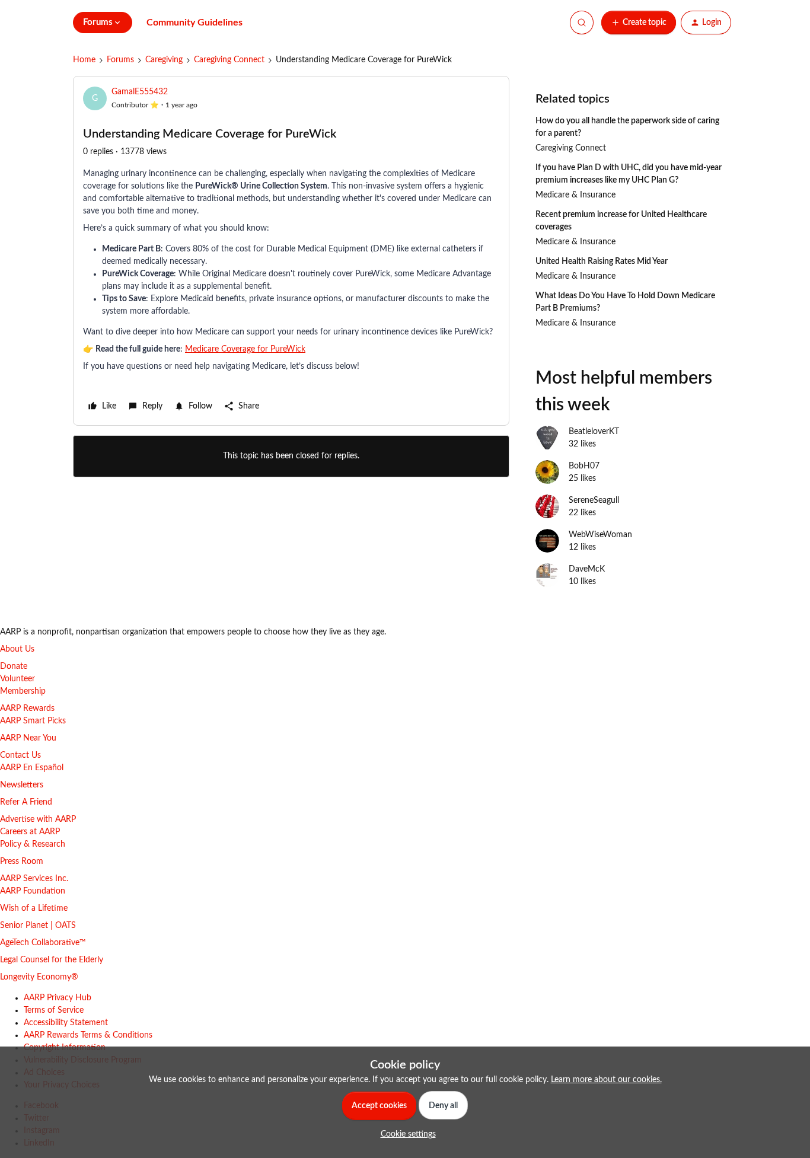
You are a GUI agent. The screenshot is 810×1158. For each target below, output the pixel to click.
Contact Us (20, 755)
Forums (120, 60)
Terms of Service (54, 1010)
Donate (13, 666)
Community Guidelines (194, 22)
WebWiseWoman (600, 535)
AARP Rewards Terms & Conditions (88, 1035)
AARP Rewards (27, 708)
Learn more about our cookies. (606, 1080)
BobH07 (584, 466)
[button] (638, 22)
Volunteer (17, 679)
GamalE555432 (139, 92)
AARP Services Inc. (34, 879)
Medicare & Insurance (575, 195)
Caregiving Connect (229, 60)
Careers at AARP (30, 832)
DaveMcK (587, 569)
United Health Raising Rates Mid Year (601, 261)
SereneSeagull (594, 500)
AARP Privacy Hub (57, 998)
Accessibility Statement (66, 1023)
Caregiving (164, 60)
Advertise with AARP (38, 819)
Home (84, 60)
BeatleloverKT (594, 432)
